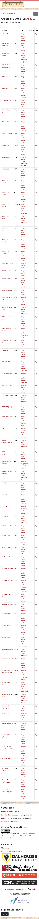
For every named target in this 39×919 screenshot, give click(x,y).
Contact (7, 849)
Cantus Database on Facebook (11, 851)
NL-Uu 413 (5, 713)
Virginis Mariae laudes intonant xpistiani (24, 444)
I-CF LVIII (5, 495)
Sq (36, 34)
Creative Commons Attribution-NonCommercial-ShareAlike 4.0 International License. (18, 836)
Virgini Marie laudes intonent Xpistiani (24, 209)
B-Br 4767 (5, 77)
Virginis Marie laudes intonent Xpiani (24, 561)
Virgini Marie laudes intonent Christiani (24, 687)
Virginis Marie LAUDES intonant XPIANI (24, 161)
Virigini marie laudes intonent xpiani (24, 81)
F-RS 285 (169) (7, 407)
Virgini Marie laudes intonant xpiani (24, 197)
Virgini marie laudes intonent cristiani (24, 93)
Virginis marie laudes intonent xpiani (24, 173)
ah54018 (30, 18)
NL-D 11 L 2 (6, 557)
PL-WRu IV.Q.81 (7, 758)
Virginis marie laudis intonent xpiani (24, 69)
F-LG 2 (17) (5, 350)
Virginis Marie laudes (23, 266)
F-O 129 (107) (6, 362)
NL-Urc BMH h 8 (7, 659)
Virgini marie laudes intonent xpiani (24, 114)
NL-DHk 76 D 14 (7, 569)
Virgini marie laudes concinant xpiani (24, 333)
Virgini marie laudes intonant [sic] (24, 57)
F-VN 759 (5, 428)
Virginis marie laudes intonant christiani (24, 641)
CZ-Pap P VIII (6, 100)
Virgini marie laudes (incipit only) (23, 421)
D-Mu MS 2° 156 (7, 263)
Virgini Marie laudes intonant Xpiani (24, 475)
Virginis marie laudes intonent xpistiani (24, 244)
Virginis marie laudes (23, 273)
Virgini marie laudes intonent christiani (24, 772)
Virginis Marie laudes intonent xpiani (24, 727)
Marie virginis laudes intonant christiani (24, 432)
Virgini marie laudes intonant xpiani (24, 487)
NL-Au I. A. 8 (6, 547)
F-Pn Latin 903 (7, 385)
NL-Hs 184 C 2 (6, 614)
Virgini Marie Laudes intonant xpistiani (24, 354)
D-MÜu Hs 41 (6, 271)
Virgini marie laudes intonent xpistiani (24, 540)
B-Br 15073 (5, 88)
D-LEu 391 (5, 169)
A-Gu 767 (5, 34)
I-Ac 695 (4, 483)
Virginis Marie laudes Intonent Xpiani (24, 675)
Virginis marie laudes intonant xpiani (24, 399)
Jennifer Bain (6, 815)
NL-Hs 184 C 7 (6, 625)
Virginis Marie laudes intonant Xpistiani (24, 366)
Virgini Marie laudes (23, 708)
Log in (5, 914)
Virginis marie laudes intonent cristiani (24, 499)
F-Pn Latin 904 (7, 374)
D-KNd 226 (5, 145)
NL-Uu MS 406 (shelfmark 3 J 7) (7, 749)
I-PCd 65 (5, 516)
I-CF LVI (4, 506)
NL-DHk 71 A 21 (7, 604)
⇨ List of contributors (9, 822)
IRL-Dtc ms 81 (7, 526)
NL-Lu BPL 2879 (7, 649)
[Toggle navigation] (34, 4)
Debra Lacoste (6, 812)
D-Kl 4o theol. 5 (7, 157)
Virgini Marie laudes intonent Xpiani (24, 150)
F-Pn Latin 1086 (7, 395)
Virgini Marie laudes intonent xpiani (24, 220)
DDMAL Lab (5, 818)
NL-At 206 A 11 (7, 535)
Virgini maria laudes (23, 292)
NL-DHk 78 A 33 (7, 580)
